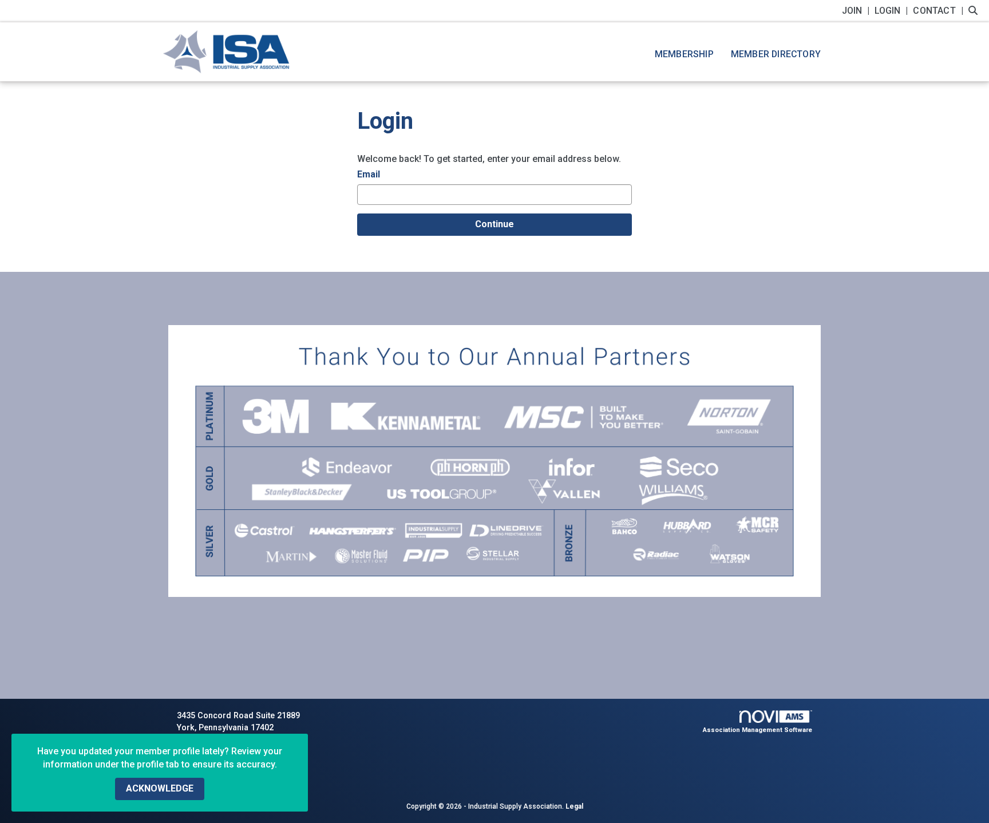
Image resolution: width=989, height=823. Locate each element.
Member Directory (776, 54)
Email (368, 174)
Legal (574, 806)
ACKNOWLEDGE (159, 788)
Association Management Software (757, 730)
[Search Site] (974, 10)
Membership (684, 54)
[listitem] (857, 10)
